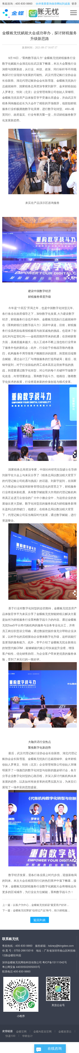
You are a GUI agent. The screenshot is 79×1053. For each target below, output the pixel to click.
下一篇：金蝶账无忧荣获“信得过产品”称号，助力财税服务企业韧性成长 (36, 910)
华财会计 (27, 1036)
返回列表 (39, 920)
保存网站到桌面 (61, 3)
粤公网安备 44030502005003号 (21, 967)
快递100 (10, 1036)
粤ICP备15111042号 (54, 962)
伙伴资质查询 (44, 3)
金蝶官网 (21, 1031)
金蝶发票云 (65, 1031)
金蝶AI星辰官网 (42, 1031)
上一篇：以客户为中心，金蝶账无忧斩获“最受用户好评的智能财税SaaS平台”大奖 (36, 905)
